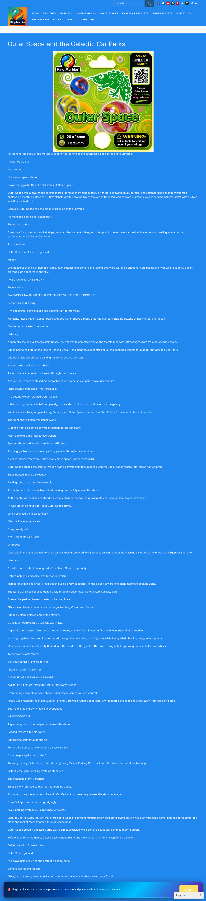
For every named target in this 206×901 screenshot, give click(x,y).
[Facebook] (158, 3)
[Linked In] (163, 3)
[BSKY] (191, 3)
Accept (189, 889)
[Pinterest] (177, 3)
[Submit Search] (149, 3)
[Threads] (196, 3)
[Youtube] (168, 3)
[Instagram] (173, 3)
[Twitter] (182, 3)
